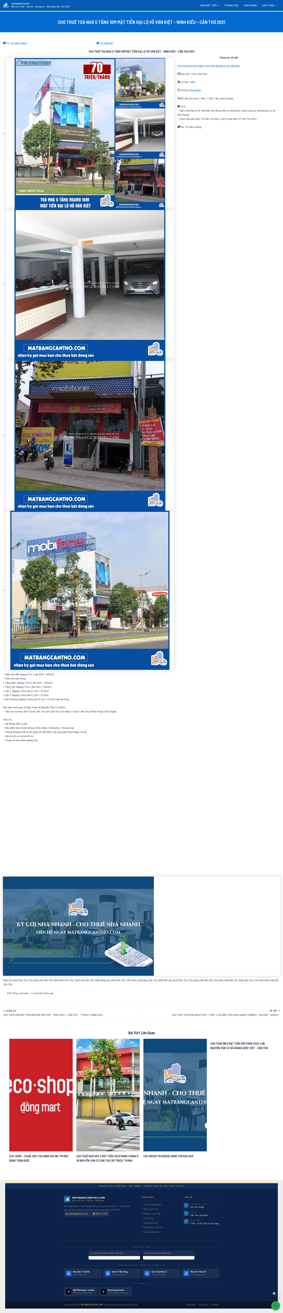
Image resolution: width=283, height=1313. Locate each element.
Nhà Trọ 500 (101, 1214)
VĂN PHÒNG (250, 5)
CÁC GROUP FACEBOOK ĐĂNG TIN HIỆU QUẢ (168, 1156)
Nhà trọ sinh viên (150, 1209)
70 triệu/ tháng (18, 43)
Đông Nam (195, 90)
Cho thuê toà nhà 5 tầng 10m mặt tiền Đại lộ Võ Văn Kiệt (208, 65)
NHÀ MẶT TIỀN (208, 5)
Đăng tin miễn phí (151, 1232)
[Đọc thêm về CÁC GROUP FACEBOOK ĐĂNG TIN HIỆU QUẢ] (175, 1094)
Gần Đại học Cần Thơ (153, 1227)
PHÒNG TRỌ (231, 5)
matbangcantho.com (78, 1214)
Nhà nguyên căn (150, 1223)
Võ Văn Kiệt (106, 43)
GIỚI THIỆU (268, 5)
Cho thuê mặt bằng (152, 1204)
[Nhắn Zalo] (275, 1295)
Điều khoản (203, 1305)
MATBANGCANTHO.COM (20, 4)
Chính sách (191, 1305)
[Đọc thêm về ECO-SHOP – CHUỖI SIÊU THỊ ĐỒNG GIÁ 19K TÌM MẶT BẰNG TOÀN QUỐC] (41, 1094)
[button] (218, 5)
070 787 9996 (197, 1207)
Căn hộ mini (148, 1218)
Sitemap (215, 1305)
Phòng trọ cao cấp (151, 1214)
